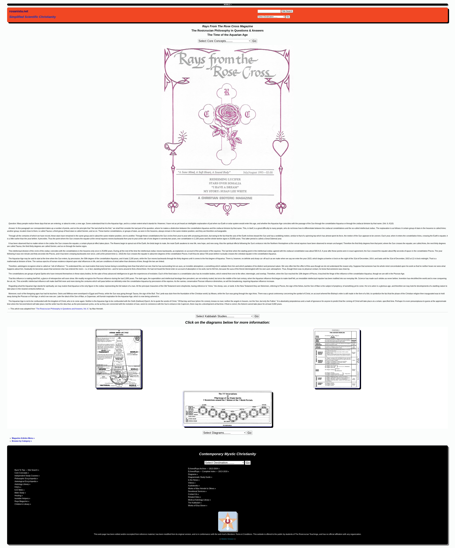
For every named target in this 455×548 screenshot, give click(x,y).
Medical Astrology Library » (199, 500)
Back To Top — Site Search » (27, 470)
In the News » (194, 480)
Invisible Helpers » (22, 498)
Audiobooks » (194, 486)
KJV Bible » (20, 490)
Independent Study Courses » (27, 476)
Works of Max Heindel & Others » (202, 488)
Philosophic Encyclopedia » (26, 479)
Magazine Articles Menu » (23, 438)
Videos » (192, 483)
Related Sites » (194, 497)
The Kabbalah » (195, 503)
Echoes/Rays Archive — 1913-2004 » (204, 469)
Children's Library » (23, 504)
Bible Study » (20, 493)
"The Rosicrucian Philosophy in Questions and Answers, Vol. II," (62, 309)
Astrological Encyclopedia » (26, 481)
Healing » (19, 496)
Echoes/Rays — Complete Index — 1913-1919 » (208, 471)
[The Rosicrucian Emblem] (227, 521)
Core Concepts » (22, 473)
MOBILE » (227, 4)
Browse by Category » (22, 441)
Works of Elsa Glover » (197, 506)
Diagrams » (193, 474)
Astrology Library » (22, 484)
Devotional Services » (197, 491)
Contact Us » (193, 494)
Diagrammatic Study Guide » (200, 477)
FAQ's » (18, 487)
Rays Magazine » (22, 501)
